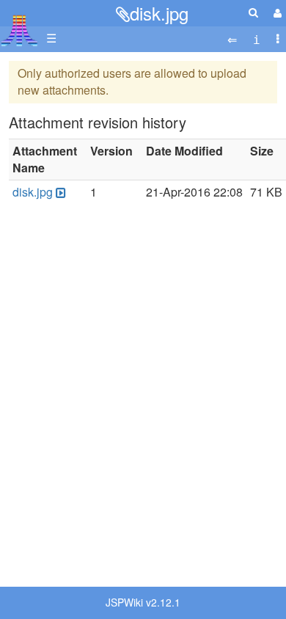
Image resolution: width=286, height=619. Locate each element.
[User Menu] (275, 13)
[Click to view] (59, 192)
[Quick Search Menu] (253, 12)
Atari (19, 30)
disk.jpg (159, 13)
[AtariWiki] (19, 26)
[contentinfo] (257, 38)
